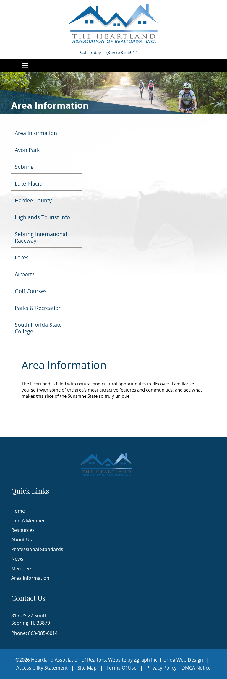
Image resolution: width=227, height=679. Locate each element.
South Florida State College (38, 328)
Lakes (22, 257)
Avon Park (27, 149)
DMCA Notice (196, 668)
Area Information (36, 133)
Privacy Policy (161, 668)
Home (18, 511)
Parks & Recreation (38, 307)
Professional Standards (37, 549)
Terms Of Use (121, 668)
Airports (25, 274)
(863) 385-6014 (122, 52)
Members (22, 568)
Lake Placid (29, 183)
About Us (21, 539)
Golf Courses (31, 291)
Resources (23, 530)
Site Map (87, 668)
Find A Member (28, 520)
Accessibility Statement (42, 668)
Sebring (24, 166)
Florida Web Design (181, 660)
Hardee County (33, 200)
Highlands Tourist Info (42, 217)
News (17, 558)
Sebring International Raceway (41, 237)
